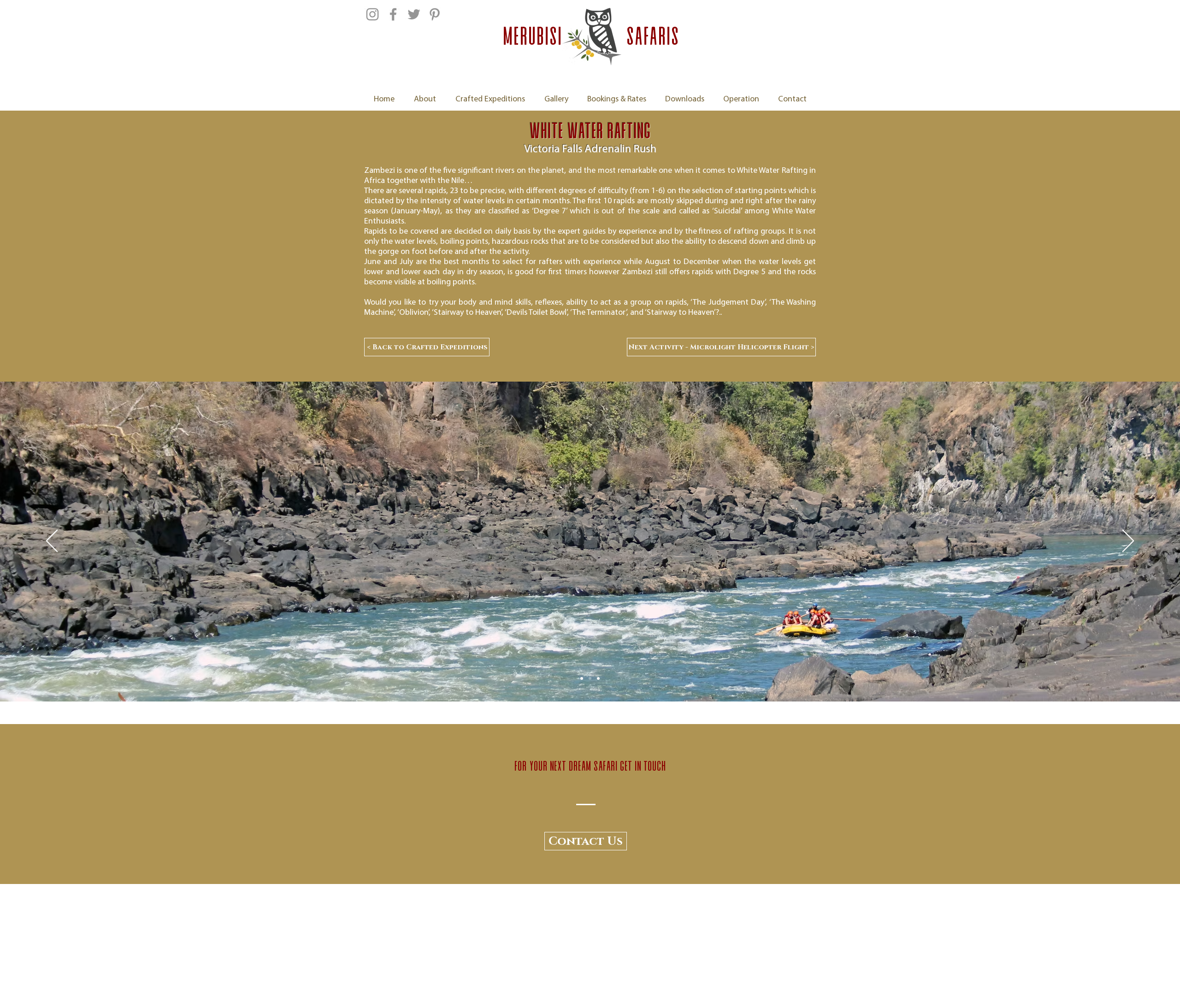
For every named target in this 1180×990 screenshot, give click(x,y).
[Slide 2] (581, 678)
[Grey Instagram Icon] (372, 14)
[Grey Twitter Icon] (414, 14)
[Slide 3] (598, 678)
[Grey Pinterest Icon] (434, 14)
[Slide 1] (590, 678)
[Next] (1128, 542)
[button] (585, 841)
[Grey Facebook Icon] (393, 14)
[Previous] (52, 542)
